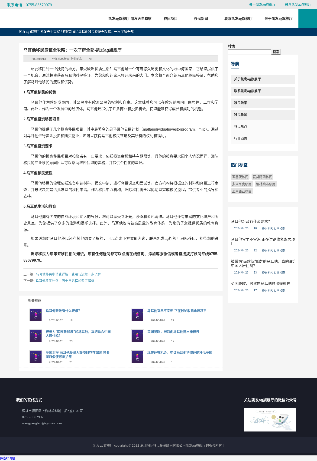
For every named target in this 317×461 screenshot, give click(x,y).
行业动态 (76, 59)
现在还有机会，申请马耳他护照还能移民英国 (179, 352)
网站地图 (7, 459)
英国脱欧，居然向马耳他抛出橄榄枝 (173, 331)
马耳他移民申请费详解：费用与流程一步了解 (68, 274)
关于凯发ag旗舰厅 (262, 4)
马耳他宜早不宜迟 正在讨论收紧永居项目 (177, 311)
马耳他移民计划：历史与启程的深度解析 (65, 281)
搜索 (232, 46)
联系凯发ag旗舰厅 (298, 4)
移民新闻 (69, 31)
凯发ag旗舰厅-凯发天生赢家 (130, 18)
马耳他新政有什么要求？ (63, 311)
